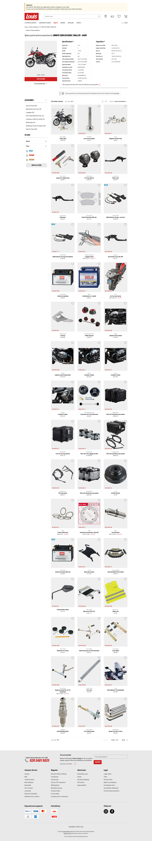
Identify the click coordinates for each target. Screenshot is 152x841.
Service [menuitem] (78, 23)
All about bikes (55, 791)
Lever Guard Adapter (89, 138)
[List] (105, 101)
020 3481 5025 (39, 761)
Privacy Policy (108, 779)
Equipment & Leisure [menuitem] (45, 23)
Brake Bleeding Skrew (63, 731)
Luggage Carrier (89, 256)
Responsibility (81, 785)
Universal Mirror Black (63, 609)
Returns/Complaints (31, 794)
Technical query (29, 779)
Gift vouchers (29, 788)
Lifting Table (62, 138)
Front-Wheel (115, 650)
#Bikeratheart (55, 785)
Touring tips (54, 777)
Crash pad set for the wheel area (89, 414)
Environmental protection (111, 791)
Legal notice (107, 774)
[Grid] (102, 101)
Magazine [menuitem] (71, 23)
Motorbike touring (56, 788)
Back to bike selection (33, 30)
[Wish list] (119, 16)
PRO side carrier (62, 493)
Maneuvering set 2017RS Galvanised (89, 650)
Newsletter (28, 785)
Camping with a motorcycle (59, 796)
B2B (26, 777)
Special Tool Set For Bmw (115, 731)
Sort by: (112, 101)
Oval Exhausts (115, 532)
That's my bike (41, 79)
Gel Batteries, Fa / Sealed (89, 296)
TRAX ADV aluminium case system (115, 414)
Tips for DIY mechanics (58, 782)
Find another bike (39, 83)
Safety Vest (115, 611)
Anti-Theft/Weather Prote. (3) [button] (35, 116)
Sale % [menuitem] (56, 23)
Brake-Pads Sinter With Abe (89, 217)
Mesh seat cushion (89, 572)
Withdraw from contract (32, 796)
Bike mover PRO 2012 (89, 611)
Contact (27, 774)
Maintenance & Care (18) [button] (33, 109)
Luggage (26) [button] (30, 112)
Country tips (54, 779)
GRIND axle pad (89, 335)
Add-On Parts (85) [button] (31, 129)
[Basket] (125, 16)
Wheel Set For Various (63, 650)
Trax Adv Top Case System (63, 453)
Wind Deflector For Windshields (115, 690)
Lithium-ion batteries (62, 296)
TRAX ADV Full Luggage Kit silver (89, 453)
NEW (31, 150)
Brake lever (63, 217)
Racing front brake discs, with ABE (89, 532)
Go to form (116, 93)
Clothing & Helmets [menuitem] (30, 23)
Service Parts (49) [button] (31, 106)
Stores (79, 777)
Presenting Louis (82, 774)
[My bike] (112, 16)
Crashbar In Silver (115, 375)
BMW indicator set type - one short (115, 217)
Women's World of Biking (58, 774)
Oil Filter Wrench (115, 493)
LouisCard (28, 791)
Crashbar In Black (89, 375)
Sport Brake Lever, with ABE (115, 256)
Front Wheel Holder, (89, 731)
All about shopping (83, 779)
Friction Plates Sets (63, 532)
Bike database (29, 782)
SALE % (32, 155)
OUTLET (32, 159)
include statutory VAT (68, 831)
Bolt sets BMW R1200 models (116, 572)
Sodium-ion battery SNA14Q (62, 572)
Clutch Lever (115, 178)
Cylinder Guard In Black (115, 335)
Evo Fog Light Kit (89, 178)
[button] (99, 16)
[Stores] (105, 16)
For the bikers (55, 794)
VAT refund (80, 782)
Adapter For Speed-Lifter (62, 178)
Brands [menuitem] (63, 23)
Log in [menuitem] (125, 23)
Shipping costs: (67, 833)
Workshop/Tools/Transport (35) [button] (36, 126)
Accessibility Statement (111, 788)
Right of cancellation (110, 782)
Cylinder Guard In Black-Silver (63, 375)
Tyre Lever (89, 690)
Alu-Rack (62, 335)
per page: (68, 101)
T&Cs (105, 777)
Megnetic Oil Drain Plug (115, 138)
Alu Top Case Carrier (115, 296)
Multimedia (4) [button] (30, 122)
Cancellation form (109, 785)
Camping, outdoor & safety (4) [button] (35, 119)
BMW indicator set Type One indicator (63, 256)
